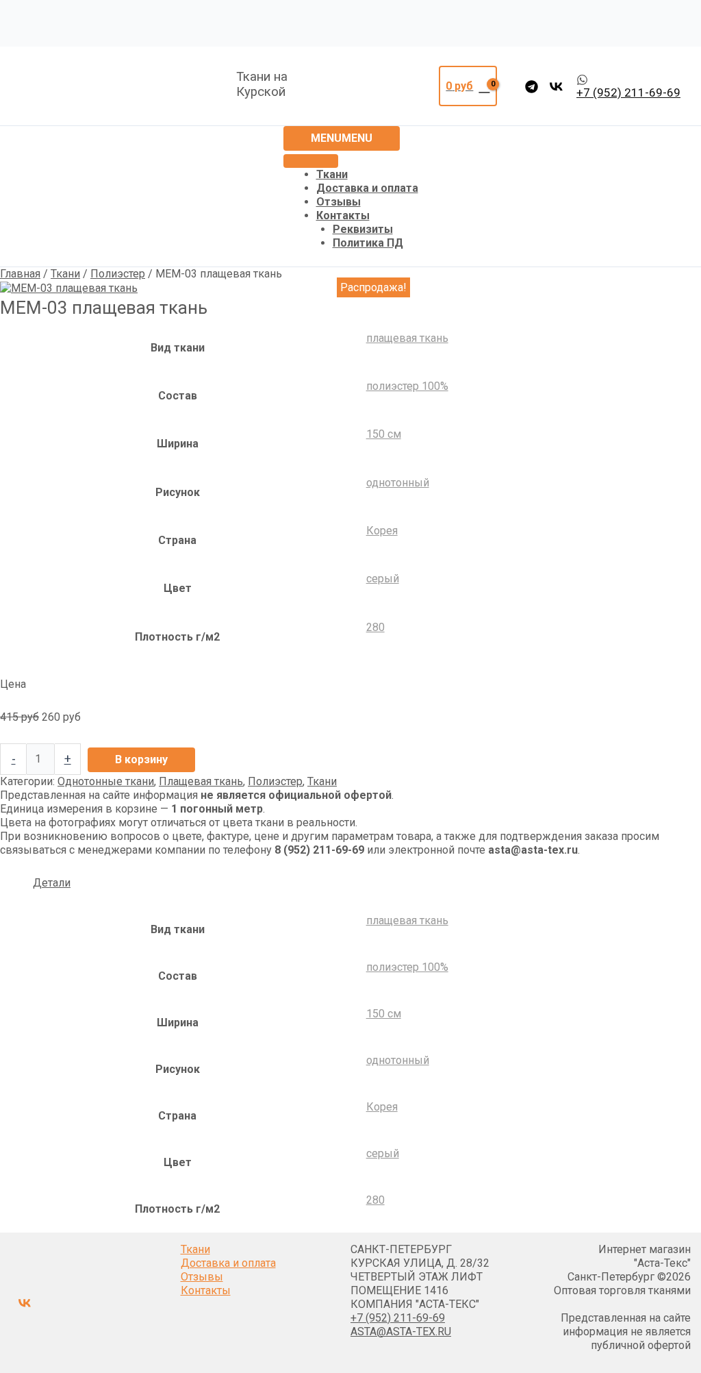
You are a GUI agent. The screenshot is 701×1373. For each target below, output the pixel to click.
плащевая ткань (407, 338)
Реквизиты (363, 229)
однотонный (397, 482)
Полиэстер (117, 273)
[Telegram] (531, 86)
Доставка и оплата (367, 188)
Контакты (343, 215)
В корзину (141, 759)
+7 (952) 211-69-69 (397, 1317)
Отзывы (338, 201)
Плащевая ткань (201, 781)
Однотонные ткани (106, 781)
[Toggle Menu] (310, 161)
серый (382, 578)
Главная (20, 273)
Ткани (332, 174)
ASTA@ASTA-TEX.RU (400, 1331)
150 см (383, 434)
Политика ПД (368, 242)
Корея (382, 530)
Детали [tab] (52, 882)
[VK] (556, 86)
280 (375, 627)
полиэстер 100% (407, 386)
